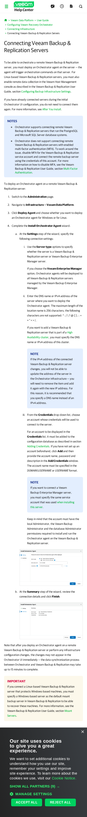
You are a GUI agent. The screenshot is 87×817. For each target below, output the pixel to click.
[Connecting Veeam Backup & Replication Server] (51, 566)
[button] (43, 786)
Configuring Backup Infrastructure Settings (46, 91)
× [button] (82, 731)
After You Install (51, 109)
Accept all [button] (26, 802)
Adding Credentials (38, 446)
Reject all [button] (60, 802)
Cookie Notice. (64, 778)
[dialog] (43, 772)
